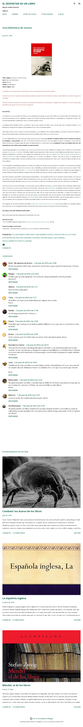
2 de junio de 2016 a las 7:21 (27, 287)
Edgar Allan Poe (47, 154)
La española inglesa (14, 598)
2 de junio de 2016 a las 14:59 (26, 334)
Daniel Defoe (51, 188)
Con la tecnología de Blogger (42, 718)
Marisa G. (12, 395)
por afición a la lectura (65, 234)
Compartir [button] (6, 248)
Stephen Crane (56, 154)
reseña (29, 241)
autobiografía (18, 234)
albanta (11, 287)
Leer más (77, 533)
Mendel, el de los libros (16, 685)
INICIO (4, 14)
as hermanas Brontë (74, 154)
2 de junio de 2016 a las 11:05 (27, 310)
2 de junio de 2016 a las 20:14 (37, 345)
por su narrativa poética (13, 241)
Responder (13, 269)
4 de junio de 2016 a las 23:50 (25, 362)
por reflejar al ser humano (53, 238)
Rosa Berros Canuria (16, 345)
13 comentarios (18, 707)
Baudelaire (20, 152)
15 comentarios (18, 533)
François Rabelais (33, 197)
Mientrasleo (13, 380)
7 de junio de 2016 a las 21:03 (33, 406)
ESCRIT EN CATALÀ (29, 14)
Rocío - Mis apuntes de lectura (20, 263)
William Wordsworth (8, 156)
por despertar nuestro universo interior (21, 238)
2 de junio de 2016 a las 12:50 (26, 321)
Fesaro (11, 321)
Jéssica (11, 334)
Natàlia (11, 310)
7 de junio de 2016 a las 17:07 (28, 395)
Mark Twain (64, 154)
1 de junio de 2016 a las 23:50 (27, 274)
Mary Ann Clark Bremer (36, 234)
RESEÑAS (15, 14)
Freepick (45, 721)
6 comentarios (18, 620)
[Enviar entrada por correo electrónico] (3, 245)
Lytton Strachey (11, 152)
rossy (11, 362)
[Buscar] (74, 3)
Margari (12, 274)
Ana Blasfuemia (15, 406)
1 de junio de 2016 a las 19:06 (45, 263)
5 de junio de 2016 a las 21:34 (31, 380)
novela (50, 234)
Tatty (11, 297)
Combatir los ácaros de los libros (22, 511)
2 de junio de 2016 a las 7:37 (25, 297)
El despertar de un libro (18, 3)
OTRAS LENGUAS (47, 14)
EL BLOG (61, 14)
